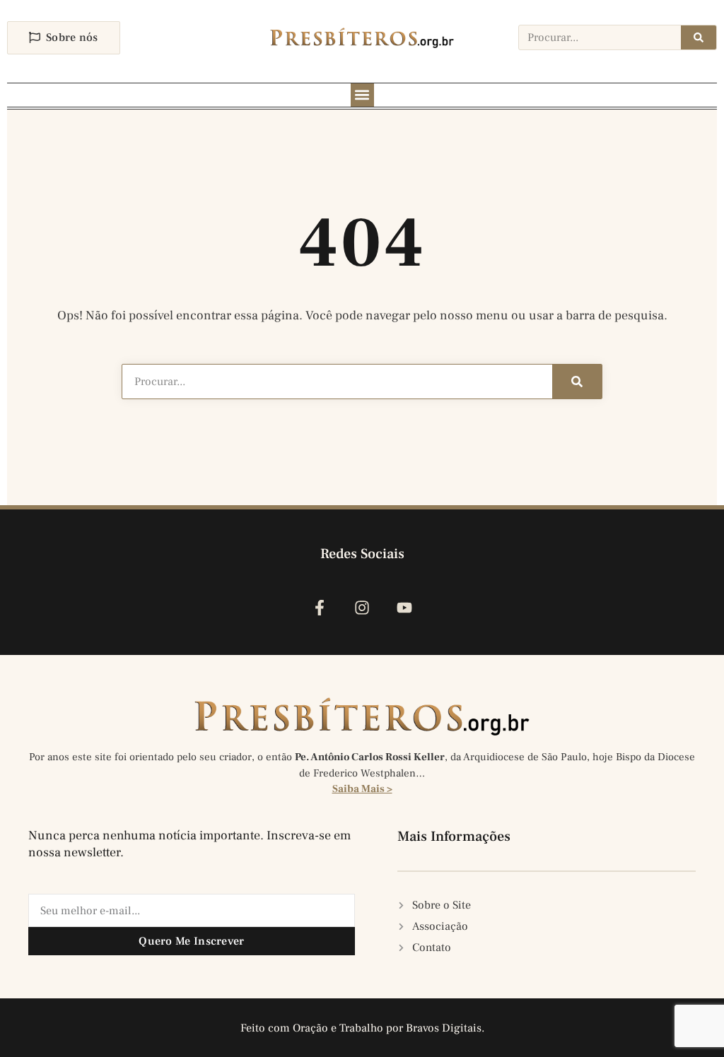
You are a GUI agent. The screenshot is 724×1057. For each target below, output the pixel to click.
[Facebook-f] (319, 607)
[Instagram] (361, 607)
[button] (362, 95)
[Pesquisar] (698, 37)
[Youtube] (404, 607)
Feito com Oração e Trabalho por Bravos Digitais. (362, 1028)
